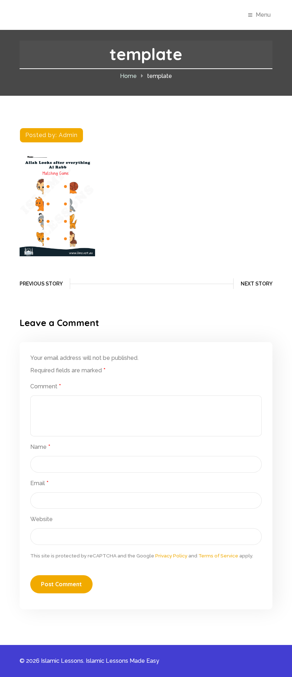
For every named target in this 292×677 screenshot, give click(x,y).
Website (41, 519)
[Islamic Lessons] (59, 14)
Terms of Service (218, 555)
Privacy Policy (171, 555)
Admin (68, 135)
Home (128, 76)
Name (40, 447)
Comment (45, 386)
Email (39, 483)
